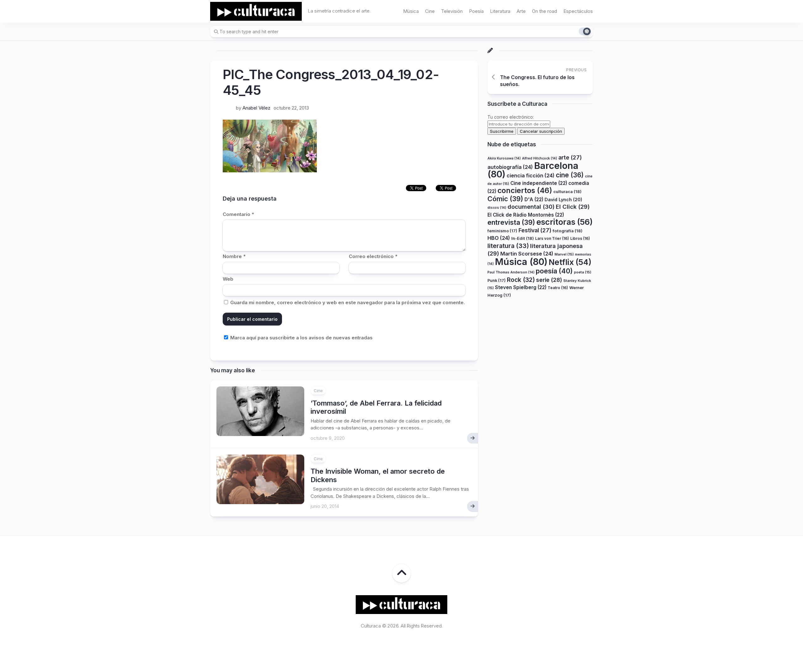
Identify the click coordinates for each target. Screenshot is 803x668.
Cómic (505, 199)
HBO (498, 238)
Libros (580, 238)
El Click (573, 206)
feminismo (502, 231)
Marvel (564, 254)
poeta (582, 272)
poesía (554, 271)
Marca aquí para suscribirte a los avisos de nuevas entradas (301, 338)
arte (570, 157)
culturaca (567, 191)
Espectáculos (578, 11)
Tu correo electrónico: (510, 117)
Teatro (558, 287)
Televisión (452, 11)
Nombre (234, 256)
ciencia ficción (531, 175)
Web (228, 279)
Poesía (476, 11)
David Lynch (563, 199)
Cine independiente (538, 183)
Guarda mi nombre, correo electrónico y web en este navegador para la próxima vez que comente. (347, 302)
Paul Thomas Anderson (510, 272)
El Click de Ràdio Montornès (525, 215)
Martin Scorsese (526, 254)
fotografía (567, 230)
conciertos (524, 190)
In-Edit (522, 238)
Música (411, 11)
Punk (496, 280)
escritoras (564, 222)
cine (570, 175)
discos (496, 208)
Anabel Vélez (256, 108)
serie (549, 280)
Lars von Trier (552, 238)
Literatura (500, 11)
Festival (534, 230)
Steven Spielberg (520, 287)
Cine (430, 11)
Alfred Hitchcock (539, 158)
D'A (533, 199)
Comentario (238, 214)
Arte (521, 11)
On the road (544, 11)
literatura (508, 246)
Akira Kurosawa (504, 158)
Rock (521, 279)
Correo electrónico (373, 256)
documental (531, 206)
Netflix (570, 262)
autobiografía (510, 167)
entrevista (511, 222)
